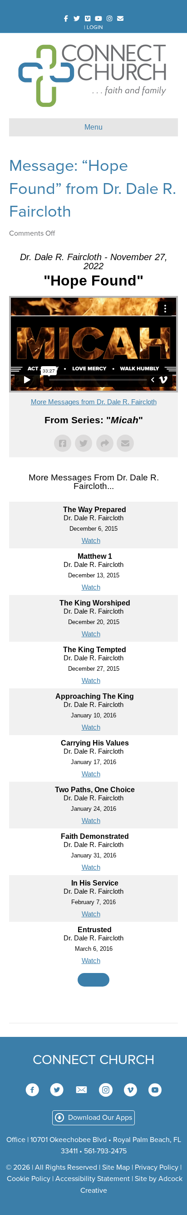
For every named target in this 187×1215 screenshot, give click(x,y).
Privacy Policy (156, 1167)
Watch (91, 540)
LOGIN (95, 27)
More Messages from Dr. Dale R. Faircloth (94, 402)
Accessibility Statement (92, 1178)
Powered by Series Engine (93, 1005)
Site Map (116, 1167)
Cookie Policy (28, 1178)
